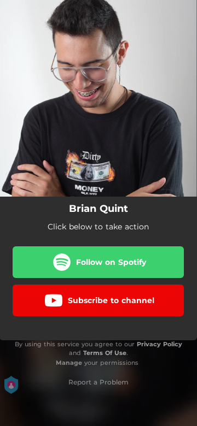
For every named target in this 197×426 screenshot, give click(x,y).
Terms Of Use (104, 353)
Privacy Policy (159, 344)
